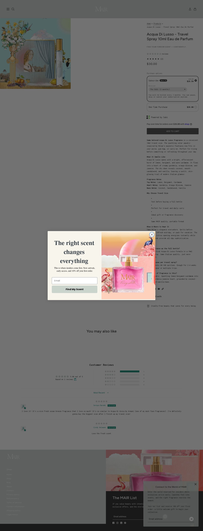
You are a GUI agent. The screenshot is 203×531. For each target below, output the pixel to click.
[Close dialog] (151, 234)
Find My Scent (75, 289)
